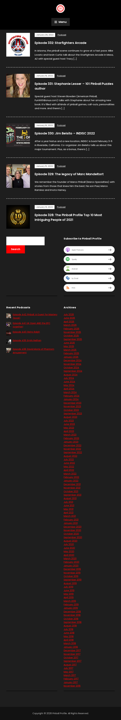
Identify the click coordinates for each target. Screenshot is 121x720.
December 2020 (72, 526)
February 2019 (71, 604)
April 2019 (69, 597)
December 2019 (72, 569)
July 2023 (69, 420)
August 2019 (70, 583)
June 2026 (69, 318)
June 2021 (69, 505)
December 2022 (72, 445)
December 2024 (73, 360)
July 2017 (68, 668)
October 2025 (71, 335)
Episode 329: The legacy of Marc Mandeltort (69, 174)
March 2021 (70, 516)
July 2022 (69, 459)
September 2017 (72, 661)
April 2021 (68, 512)
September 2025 (73, 339)
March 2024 (70, 392)
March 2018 (70, 643)
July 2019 (68, 586)
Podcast (62, 34)
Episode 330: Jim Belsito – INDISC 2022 (65, 133)
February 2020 (71, 562)
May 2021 (68, 509)
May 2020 (69, 551)
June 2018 (69, 632)
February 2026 (71, 328)
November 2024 (72, 364)
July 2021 (68, 502)
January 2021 (71, 523)
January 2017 (71, 682)
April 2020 (69, 555)
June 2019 (69, 590)
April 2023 (69, 431)
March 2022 (70, 473)
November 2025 (72, 332)
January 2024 (71, 399)
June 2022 (69, 463)
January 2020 (71, 565)
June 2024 (69, 381)
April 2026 (69, 321)
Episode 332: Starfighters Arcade (60, 43)
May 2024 (69, 385)
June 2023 (69, 424)
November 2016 (72, 685)
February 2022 (71, 477)
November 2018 (72, 615)
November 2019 (72, 572)
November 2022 (72, 449)
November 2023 (72, 406)
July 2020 (69, 544)
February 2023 (71, 438)
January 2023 (71, 441)
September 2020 (73, 537)
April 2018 (69, 639)
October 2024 (71, 367)
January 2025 (71, 357)
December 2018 (72, 611)
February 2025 (71, 353)
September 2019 (72, 579)
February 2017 (71, 678)
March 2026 (70, 325)
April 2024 (69, 388)
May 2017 (69, 671)
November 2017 (72, 654)
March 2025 (70, 349)
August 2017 (70, 664)
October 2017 (71, 657)
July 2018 (68, 629)
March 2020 (70, 558)
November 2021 (72, 487)
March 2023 (70, 434)
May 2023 (69, 427)
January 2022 (71, 480)
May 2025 (69, 346)
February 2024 (71, 395)
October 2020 (71, 533)
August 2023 (70, 417)
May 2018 (69, 636)
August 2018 (70, 625)
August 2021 (70, 498)
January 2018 (71, 647)
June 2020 (69, 548)
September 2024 (73, 371)
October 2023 (71, 410)
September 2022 (73, 452)
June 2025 (69, 342)
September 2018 (72, 622)
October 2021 (71, 491)
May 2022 (69, 466)
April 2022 (69, 470)
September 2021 (72, 494)
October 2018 (71, 618)
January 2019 (71, 608)
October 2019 (71, 576)
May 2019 (69, 594)
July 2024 (69, 378)
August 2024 (71, 374)
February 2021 (71, 519)
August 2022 (70, 456)
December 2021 (72, 484)
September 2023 (73, 413)
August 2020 (70, 540)
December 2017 (72, 650)
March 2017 (70, 675)
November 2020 (72, 530)
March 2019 (70, 601)
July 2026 (69, 314)
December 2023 (72, 403)
